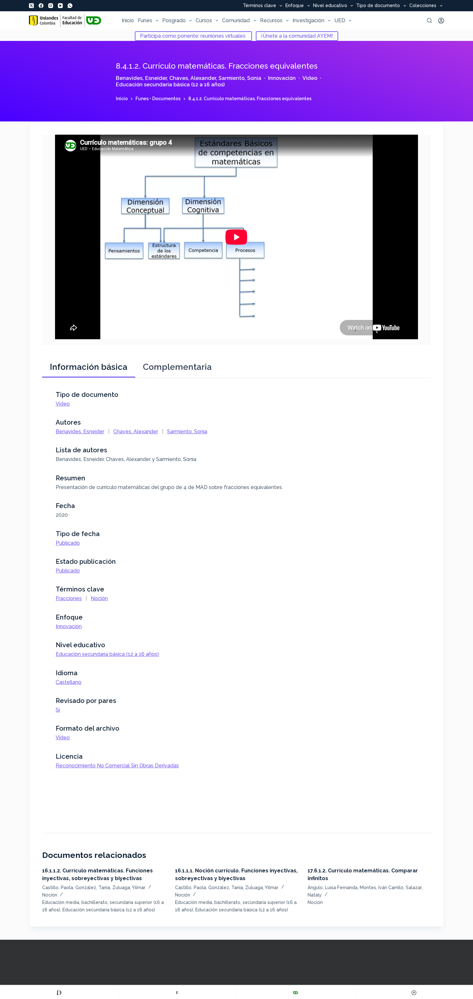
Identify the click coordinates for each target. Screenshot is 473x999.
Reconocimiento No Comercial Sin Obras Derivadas (117, 766)
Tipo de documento (378, 6)
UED (339, 20)
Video (309, 78)
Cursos (204, 20)
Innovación (282, 78)
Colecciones (422, 6)
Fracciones (69, 598)
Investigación (308, 20)
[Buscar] (429, 20)
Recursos (271, 20)
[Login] (441, 21)
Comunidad (236, 20)
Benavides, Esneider (141, 78)
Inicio (128, 20)
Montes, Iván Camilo (381, 887)
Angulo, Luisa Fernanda (332, 887)
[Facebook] (41, 5)
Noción (99, 598)
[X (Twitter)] (31, 5)
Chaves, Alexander (192, 78)
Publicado (68, 543)
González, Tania (92, 887)
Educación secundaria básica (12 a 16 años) (170, 85)
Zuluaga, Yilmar (128, 887)
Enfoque (294, 6)
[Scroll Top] (414, 992)
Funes (145, 20)
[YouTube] (60, 5)
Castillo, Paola (57, 887)
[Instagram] (50, 5)
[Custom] (59, 992)
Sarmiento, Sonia (239, 78)
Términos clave (259, 6)
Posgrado (174, 20)
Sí (58, 710)
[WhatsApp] (70, 5)
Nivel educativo (330, 6)
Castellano (68, 682)
